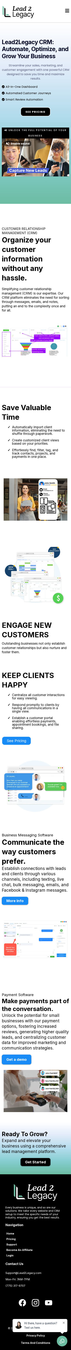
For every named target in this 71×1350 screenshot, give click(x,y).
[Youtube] (48, 1302)
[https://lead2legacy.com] (18, 11)
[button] (67, 11)
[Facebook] (22, 1302)
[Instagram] (35, 1302)
